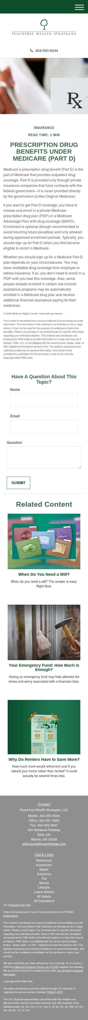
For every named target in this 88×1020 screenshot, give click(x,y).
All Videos (44, 896)
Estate (44, 869)
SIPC (60, 992)
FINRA (51, 992)
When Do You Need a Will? (44, 574)
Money (44, 883)
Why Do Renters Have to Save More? (44, 759)
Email (15, 416)
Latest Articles (44, 891)
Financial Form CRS (19, 905)
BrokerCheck (10, 915)
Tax (44, 878)
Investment (44, 865)
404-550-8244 (46, 50)
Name (15, 389)
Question (14, 442)
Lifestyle (44, 887)
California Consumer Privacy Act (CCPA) (36, 967)
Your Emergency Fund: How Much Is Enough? (44, 667)
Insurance (44, 874)
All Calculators (44, 900)
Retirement (44, 860)
